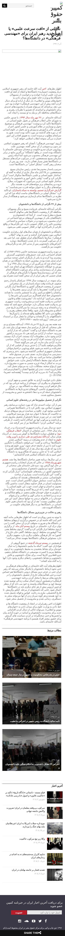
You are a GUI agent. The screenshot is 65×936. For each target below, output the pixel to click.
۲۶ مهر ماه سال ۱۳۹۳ (31, 117)
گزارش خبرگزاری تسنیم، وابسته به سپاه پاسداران (36, 190)
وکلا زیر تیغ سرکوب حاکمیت (32, 839)
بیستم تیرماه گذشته (38, 542)
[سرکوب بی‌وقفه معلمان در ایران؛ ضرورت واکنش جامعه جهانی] (55, 813)
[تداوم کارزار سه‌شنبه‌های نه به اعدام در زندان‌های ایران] (55, 859)
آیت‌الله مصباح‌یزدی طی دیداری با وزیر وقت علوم (33, 438)
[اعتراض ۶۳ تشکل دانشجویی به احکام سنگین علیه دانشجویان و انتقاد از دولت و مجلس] (31, 750)
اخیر (44, 88)
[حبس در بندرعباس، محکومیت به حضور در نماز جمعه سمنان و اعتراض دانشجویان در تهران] (31, 657)
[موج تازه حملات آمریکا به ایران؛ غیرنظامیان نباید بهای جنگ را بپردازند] (55, 828)
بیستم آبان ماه (23, 526)
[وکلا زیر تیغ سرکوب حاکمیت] (55, 844)
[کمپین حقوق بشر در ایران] (57, 19)
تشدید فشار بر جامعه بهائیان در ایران (28, 870)
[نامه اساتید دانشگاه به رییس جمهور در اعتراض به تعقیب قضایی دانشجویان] (31, 703)
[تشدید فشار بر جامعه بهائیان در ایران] (55, 875)
